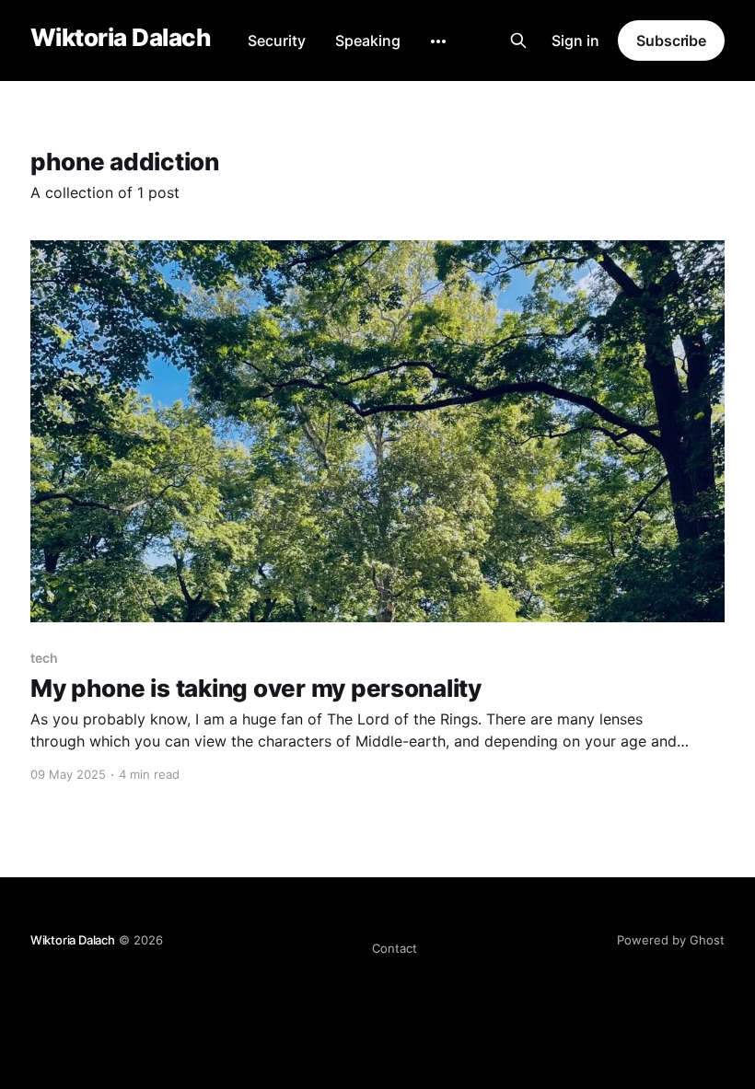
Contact (394, 948)
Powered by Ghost (671, 940)
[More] (438, 41)
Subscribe (671, 40)
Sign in (575, 40)
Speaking (368, 40)
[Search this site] (518, 40)
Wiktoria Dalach (120, 38)
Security (277, 40)
